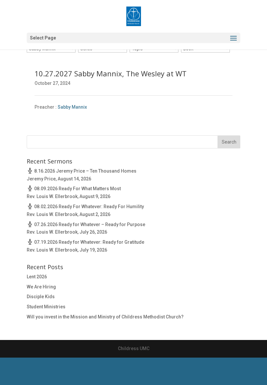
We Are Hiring (41, 286)
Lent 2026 (37, 276)
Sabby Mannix (72, 107)
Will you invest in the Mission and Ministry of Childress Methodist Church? (105, 316)
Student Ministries (46, 306)
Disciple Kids (41, 296)
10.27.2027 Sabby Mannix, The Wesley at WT (111, 73)
